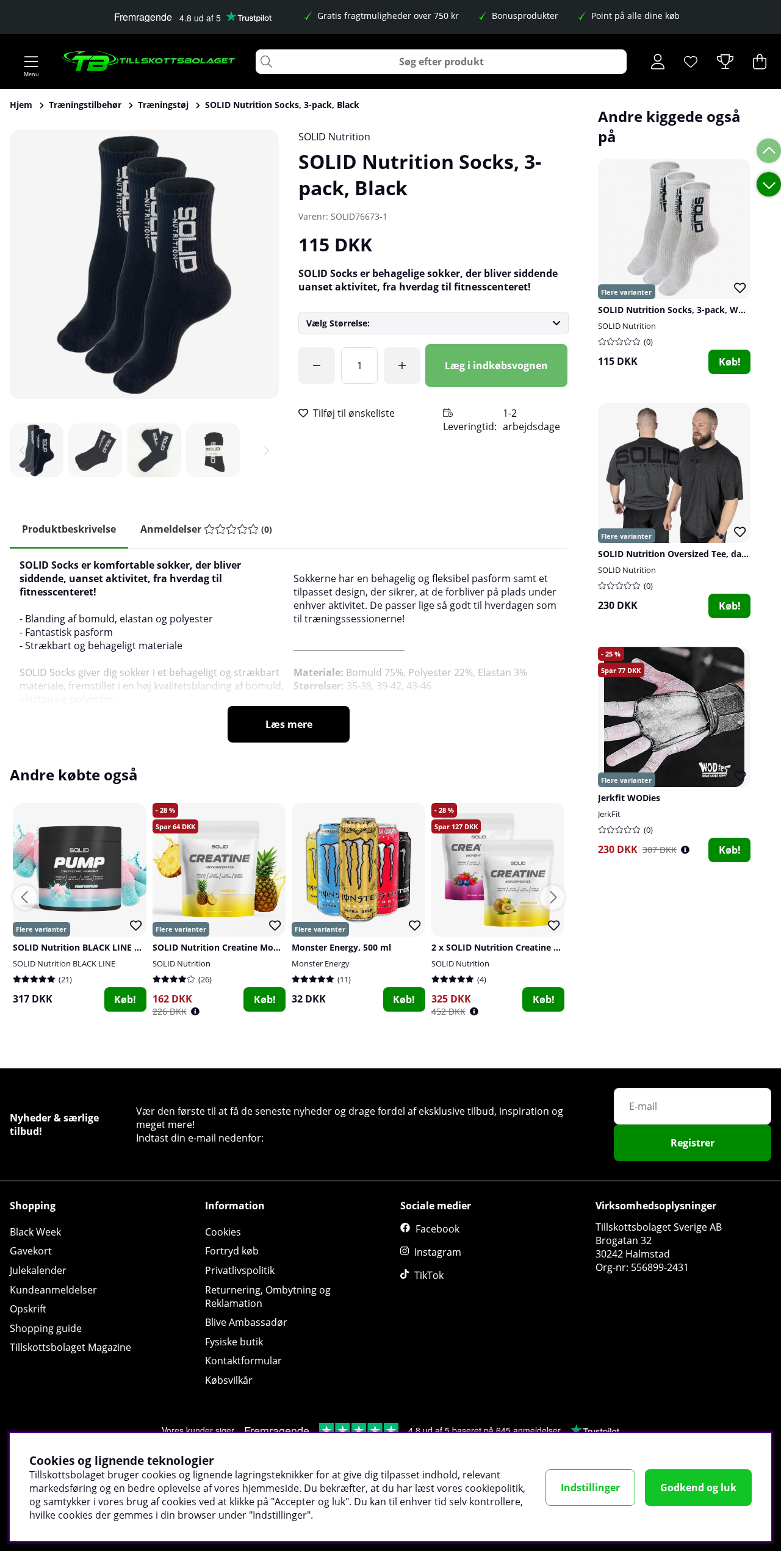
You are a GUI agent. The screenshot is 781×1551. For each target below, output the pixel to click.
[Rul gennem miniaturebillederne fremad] (266, 450)
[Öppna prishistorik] (685, 849)
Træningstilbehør (85, 104)
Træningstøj (163, 104)
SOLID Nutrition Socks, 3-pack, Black (282, 104)
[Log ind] (657, 61)
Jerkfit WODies (629, 798)
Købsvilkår (229, 1380)
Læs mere (288, 724)
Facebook (437, 1229)
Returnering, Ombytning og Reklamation (268, 1296)
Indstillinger (590, 1487)
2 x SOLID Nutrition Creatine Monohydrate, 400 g (534, 947)
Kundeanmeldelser (53, 1290)
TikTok (429, 1275)
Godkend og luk (698, 1487)
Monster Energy (321, 963)
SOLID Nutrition (334, 136)
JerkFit (609, 813)
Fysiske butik (234, 1341)
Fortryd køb (232, 1251)
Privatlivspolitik (240, 1270)
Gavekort (31, 1251)
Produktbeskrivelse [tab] (69, 529)
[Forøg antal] (402, 365)
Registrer (692, 1143)
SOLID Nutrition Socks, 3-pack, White (676, 309)
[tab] (206, 529)
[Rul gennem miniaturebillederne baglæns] (22, 450)
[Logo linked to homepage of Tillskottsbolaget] (149, 62)
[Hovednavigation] (31, 61)
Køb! (730, 362)
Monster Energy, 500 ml (341, 947)
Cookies (223, 1232)
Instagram (437, 1252)
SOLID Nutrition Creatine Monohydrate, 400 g (248, 947)
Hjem (21, 104)
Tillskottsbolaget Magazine (70, 1347)
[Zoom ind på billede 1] (144, 264)
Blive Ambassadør (246, 1322)
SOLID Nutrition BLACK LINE (64, 963)
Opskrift (28, 1308)
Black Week (35, 1232)
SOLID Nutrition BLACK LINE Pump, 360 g (99, 947)
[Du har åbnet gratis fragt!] (316, 365)
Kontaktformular (243, 1360)
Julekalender (38, 1270)
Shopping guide (46, 1328)
